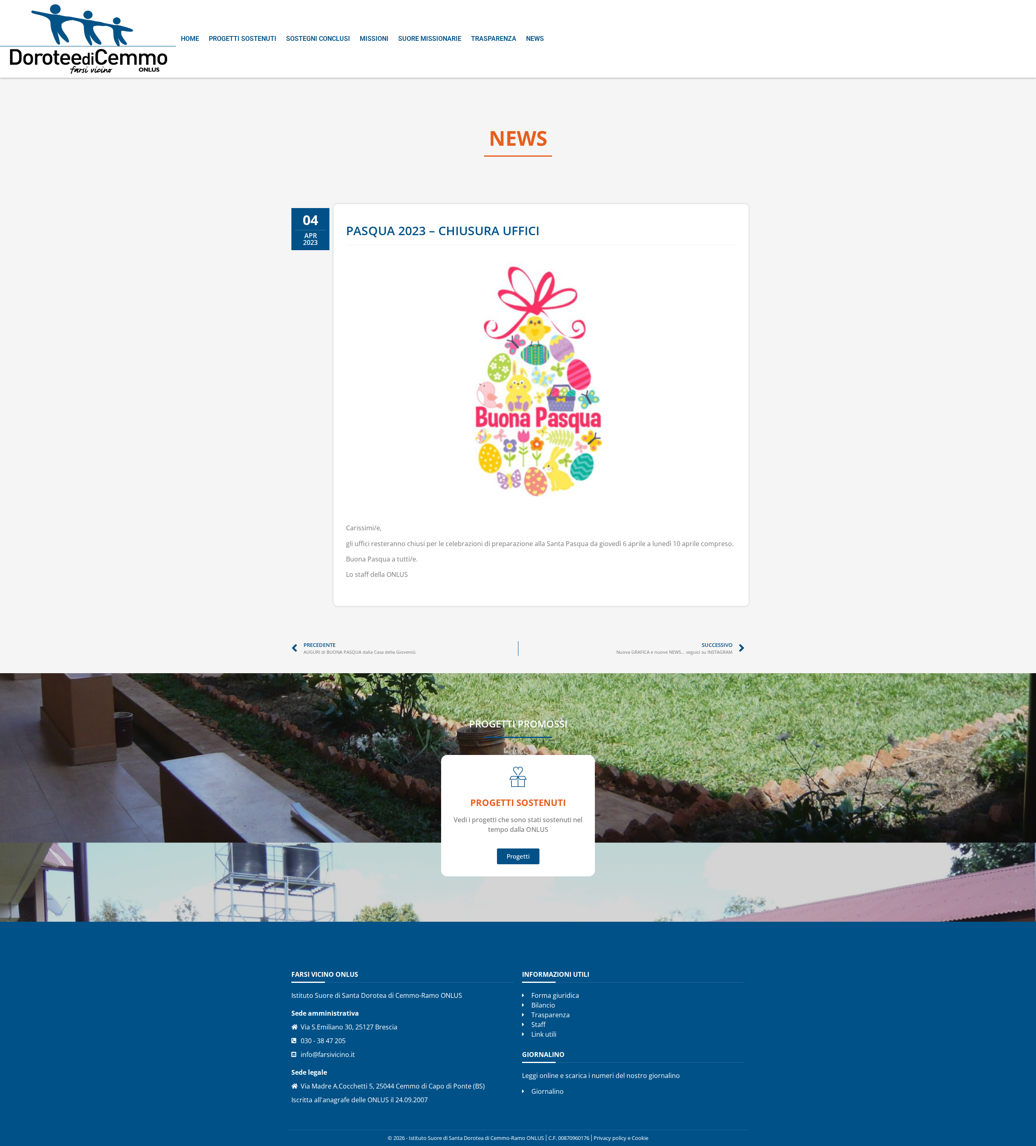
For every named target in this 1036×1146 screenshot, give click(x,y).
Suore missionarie (429, 39)
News (535, 39)
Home (190, 39)
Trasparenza (493, 39)
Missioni (374, 39)
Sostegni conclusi (318, 39)
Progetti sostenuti (242, 39)
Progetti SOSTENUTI (518, 802)
